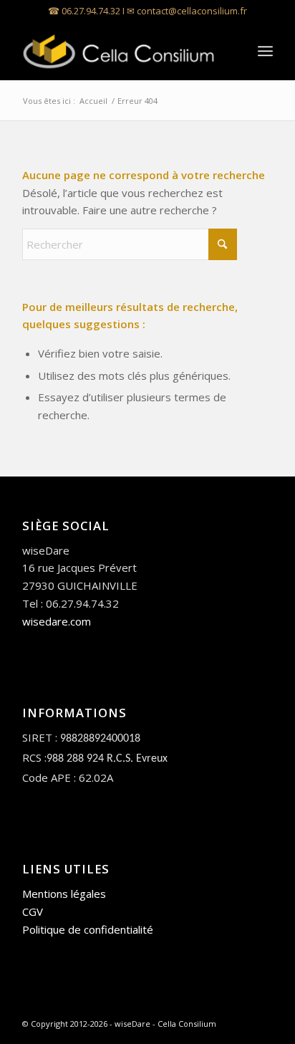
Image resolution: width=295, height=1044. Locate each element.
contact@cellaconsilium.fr (192, 10)
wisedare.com (56, 621)
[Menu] (265, 51)
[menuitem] (265, 51)
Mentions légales (64, 893)
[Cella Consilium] (122, 51)
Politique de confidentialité (87, 929)
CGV (32, 911)
